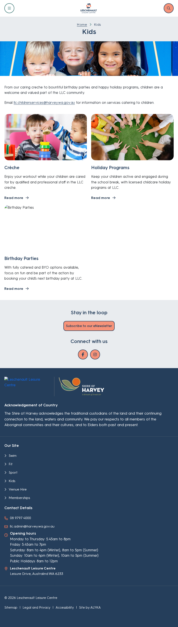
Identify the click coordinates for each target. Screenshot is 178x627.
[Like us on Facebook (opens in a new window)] (83, 354)
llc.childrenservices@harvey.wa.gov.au (44, 102)
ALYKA (95, 607)
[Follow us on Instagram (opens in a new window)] (95, 354)
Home (82, 24)
